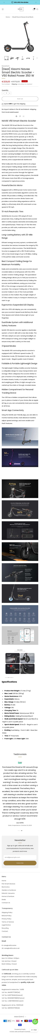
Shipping (14, 84)
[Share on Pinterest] (20, 116)
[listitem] (20, 2)
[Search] (37, 9)
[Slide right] (36, 58)
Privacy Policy (6, 919)
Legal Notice (6, 925)
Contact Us (6, 903)
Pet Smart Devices (8, 884)
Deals (4, 899)
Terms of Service (8, 922)
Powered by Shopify (20, 1029)
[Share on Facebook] (16, 116)
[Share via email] (24, 116)
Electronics (6, 887)
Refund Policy (6, 916)
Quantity (5, 90)
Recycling (5, 928)
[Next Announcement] (36, 2)
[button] (18, 830)
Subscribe (20, 863)
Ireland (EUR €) (19, 1017)
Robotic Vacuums (8, 893)
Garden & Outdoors (9, 890)
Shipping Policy (7, 912)
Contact (5, 931)
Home (4, 881)
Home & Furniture (8, 896)
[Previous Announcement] (4, 2)
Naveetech (5, 66)
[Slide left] (3, 58)
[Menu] (3, 9)
